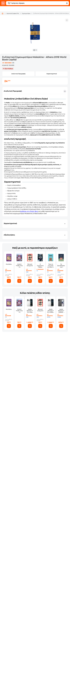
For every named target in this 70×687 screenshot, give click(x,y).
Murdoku (9, 264)
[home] (2, 13)
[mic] (67, 3)
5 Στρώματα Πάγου (40, 266)
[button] (35, 152)
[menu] (3, 3)
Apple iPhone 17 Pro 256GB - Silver (50, 311)
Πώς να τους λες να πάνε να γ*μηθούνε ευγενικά (50, 266)
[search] (8, 3)
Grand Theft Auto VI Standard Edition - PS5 (19, 266)
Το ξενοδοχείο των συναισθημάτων (61, 266)
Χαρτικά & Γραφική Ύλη (13, 13)
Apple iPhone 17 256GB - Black (61, 311)
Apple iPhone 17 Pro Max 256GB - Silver (30, 311)
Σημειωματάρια (26, 13)
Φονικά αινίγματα (30, 265)
